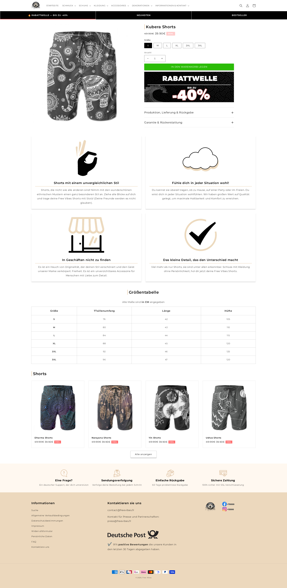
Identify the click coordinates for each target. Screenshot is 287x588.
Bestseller (239, 15)
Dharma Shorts (44, 437)
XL (176, 45)
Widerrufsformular (42, 531)
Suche (34, 510)
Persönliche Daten (41, 536)
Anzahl (147, 52)
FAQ (33, 541)
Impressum (37, 526)
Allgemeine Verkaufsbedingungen (50, 515)
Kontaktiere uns (40, 547)
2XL (188, 45)
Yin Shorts (155, 437)
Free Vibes (146, 578)
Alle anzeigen (143, 454)
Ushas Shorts (213, 437)
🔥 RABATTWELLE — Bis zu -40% (48, 15)
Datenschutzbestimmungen (47, 520)
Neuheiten (144, 15)
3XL (200, 45)
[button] (69, 6)
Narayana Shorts (101, 437)
